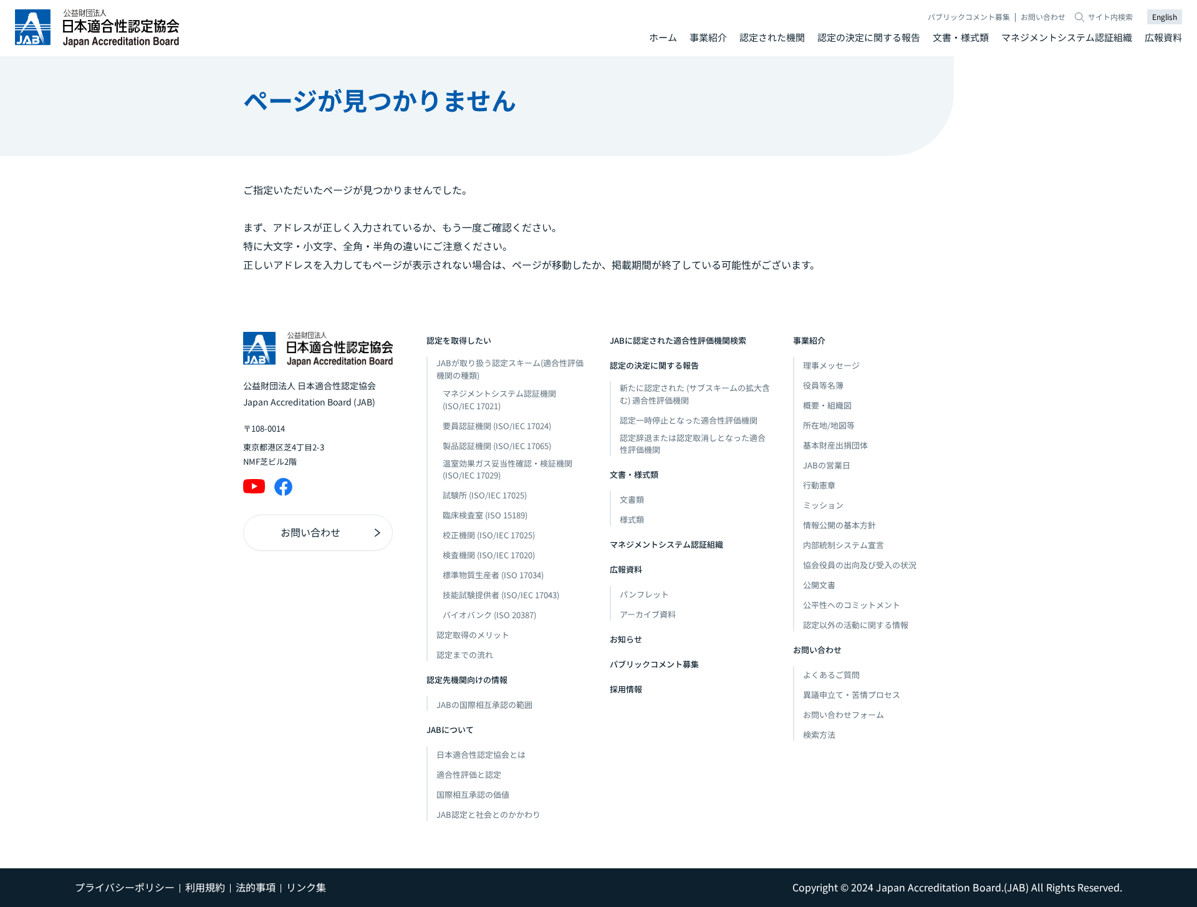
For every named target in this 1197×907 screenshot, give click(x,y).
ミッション (823, 505)
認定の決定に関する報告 (868, 37)
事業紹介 (708, 37)
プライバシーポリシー (125, 887)
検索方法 (819, 734)
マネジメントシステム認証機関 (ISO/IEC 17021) (499, 399)
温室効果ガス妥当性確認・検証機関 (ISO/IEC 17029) (507, 469)
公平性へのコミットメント (851, 605)
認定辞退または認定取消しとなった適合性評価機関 (693, 444)
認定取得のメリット (472, 635)
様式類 (632, 519)
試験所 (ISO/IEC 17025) (485, 495)
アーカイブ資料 (648, 614)
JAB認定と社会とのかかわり (488, 814)
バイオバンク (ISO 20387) (489, 615)
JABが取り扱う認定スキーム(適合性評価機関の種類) (510, 369)
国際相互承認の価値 (472, 794)
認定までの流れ (464, 655)
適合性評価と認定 (468, 774)
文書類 (632, 499)
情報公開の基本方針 (839, 525)
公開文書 (819, 585)
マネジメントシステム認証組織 (1066, 37)
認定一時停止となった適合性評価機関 (688, 420)
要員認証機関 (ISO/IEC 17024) (497, 426)
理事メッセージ (831, 365)
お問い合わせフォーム (843, 714)
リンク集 (306, 887)
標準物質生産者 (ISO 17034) (493, 575)
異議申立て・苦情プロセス (851, 695)
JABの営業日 (826, 465)
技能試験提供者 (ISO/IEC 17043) (501, 595)
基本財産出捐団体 (835, 445)
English (1164, 16)
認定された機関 (772, 37)
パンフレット (644, 594)
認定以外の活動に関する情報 (855, 625)
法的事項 (256, 887)
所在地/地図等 (829, 425)
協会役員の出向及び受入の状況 (859, 565)
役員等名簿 (823, 385)
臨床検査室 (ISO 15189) (485, 515)
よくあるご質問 (831, 675)
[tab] (663, 38)
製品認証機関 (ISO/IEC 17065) (497, 446)
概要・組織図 (827, 405)
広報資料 (1163, 37)
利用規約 (205, 887)
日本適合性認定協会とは (481, 754)
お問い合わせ (1043, 16)
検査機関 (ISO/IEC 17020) (489, 555)
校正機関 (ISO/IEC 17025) (489, 535)
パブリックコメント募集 (969, 16)
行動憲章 (819, 485)
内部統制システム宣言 (843, 545)
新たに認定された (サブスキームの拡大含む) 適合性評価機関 (695, 394)
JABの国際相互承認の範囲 (484, 705)
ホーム (663, 37)
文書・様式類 (961, 37)
